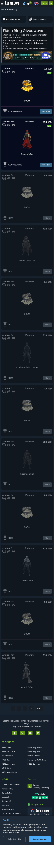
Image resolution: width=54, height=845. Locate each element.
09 (12, 111)
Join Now (46, 111)
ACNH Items (7, 768)
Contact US (6, 801)
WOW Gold (6, 747)
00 (9, 111)
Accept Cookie (40, 839)
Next (39, 708)
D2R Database (8, 809)
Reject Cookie (14, 839)
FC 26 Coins (6, 760)
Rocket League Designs (11, 813)
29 (16, 111)
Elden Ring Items (34, 751)
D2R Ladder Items (9, 764)
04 (20, 111)
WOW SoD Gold (8, 751)
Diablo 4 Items (34, 756)
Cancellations (7, 793)
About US (5, 797)
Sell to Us (5, 805)
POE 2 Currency (34, 764)
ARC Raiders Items (9, 772)
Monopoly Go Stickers (37, 760)
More (47, 218)
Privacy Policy (7, 789)
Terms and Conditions (11, 785)
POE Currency (7, 756)
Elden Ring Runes (35, 747)
